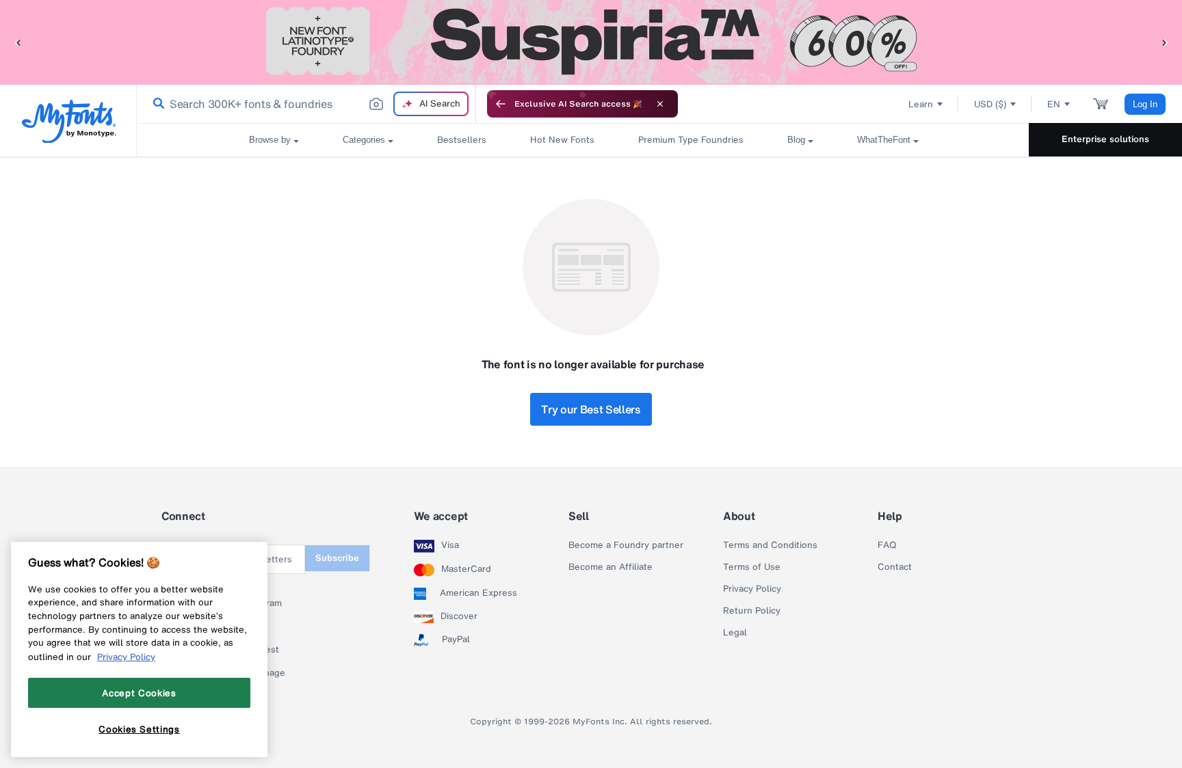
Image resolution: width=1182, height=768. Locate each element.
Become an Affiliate (610, 567)
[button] (17, 42)
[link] (156, 104)
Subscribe (337, 557)
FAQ (887, 545)
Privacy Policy (752, 589)
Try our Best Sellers (591, 409)
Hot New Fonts (562, 139)
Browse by (270, 140)
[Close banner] (660, 104)
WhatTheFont (883, 140)
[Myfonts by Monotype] (68, 121)
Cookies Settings (139, 729)
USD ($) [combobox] (990, 104)
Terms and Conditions (770, 545)
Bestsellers (461, 139)
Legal (735, 632)
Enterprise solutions (1105, 139)
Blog (796, 140)
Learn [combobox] (920, 104)
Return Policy (751, 610)
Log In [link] (1145, 104)
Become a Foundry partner (625, 545)
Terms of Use (751, 567)
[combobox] (306, 104)
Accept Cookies (139, 693)
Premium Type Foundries (691, 139)
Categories (364, 140)
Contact (895, 567)
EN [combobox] (1053, 104)
